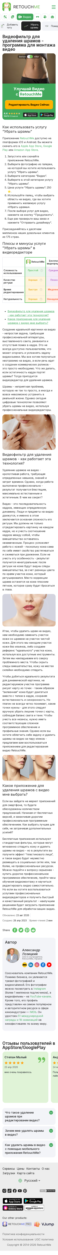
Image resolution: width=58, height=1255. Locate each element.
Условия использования (17, 1239)
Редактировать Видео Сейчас (29, 104)
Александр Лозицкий (32, 954)
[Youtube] (20, 1190)
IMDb (33, 1012)
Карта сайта (25, 1173)
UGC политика (44, 1239)
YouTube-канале (40, 996)
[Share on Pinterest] (27, 930)
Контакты (33, 1168)
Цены (20, 1168)
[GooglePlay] (33, 1201)
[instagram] (36, 964)
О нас (46, 1168)
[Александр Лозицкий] (12, 957)
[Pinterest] (25, 1190)
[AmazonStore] (34, 1208)
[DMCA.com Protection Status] (47, 1190)
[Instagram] (4, 1190)
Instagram (40, 988)
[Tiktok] (9, 1190)
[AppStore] (12, 1201)
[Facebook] (15, 1190)
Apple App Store (31, 146)
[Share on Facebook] (14, 930)
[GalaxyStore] (12, 1208)
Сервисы (8, 1168)
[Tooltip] (41, 270)
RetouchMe (27, 138)
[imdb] (24, 964)
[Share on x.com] (21, 930)
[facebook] (43, 964)
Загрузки (8, 1173)
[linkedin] (30, 964)
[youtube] (49, 964)
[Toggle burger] (52, 7)
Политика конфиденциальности (23, 1234)
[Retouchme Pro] (17, 1224)
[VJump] (44, 1224)
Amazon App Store (26, 150)
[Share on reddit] (33, 930)
